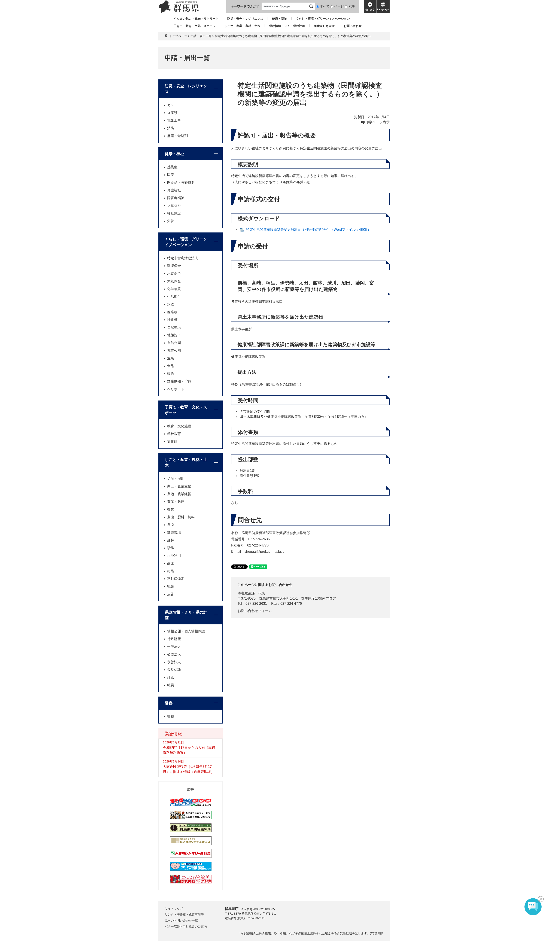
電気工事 (174, 120)
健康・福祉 (279, 18)
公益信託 (174, 670)
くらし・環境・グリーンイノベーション (323, 18)
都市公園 (174, 350)
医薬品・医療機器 (181, 182)
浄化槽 (172, 320)
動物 (170, 373)
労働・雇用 (175, 478)
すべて (324, 6)
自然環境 (174, 327)
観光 (170, 586)
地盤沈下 (174, 335)
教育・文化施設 (179, 426)
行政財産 (174, 639)
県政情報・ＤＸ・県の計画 (287, 25)
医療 (170, 175)
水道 (170, 304)
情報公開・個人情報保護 (186, 631)
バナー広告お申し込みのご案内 (186, 926)
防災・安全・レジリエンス (245, 18)
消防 (170, 128)
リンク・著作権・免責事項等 (184, 914)
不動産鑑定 (175, 579)
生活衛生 (174, 296)
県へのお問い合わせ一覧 (181, 920)
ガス (170, 105)
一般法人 (174, 646)
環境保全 (174, 266)
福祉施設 (174, 213)
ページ (339, 6)
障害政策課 (246, 593)
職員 (170, 685)
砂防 (170, 548)
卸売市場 (174, 532)
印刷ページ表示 (378, 122)
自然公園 (174, 343)
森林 (170, 540)
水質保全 (174, 273)
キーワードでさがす (245, 6)
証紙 (170, 677)
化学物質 (174, 289)
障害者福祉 (175, 198)
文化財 (172, 441)
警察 (169, 703)
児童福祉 (174, 205)
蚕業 (170, 509)
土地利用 (174, 555)
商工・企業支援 (179, 486)
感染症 (172, 167)
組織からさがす (324, 25)
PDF (351, 6)
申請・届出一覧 (201, 36)
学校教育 (174, 434)
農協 (170, 525)
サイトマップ (174, 908)
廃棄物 (172, 312)
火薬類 (172, 113)
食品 (170, 366)
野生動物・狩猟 (179, 381)
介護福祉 (174, 190)
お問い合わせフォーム (255, 611)
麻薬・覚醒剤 (177, 136)
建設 (170, 563)
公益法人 (174, 654)
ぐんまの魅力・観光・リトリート (196, 18)
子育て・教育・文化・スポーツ (195, 25)
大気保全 (174, 281)
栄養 (170, 221)
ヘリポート (175, 389)
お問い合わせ (353, 25)
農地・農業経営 (179, 494)
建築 (170, 571)
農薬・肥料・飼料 (181, 517)
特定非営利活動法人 (182, 258)
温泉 (170, 358)
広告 (170, 594)
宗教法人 (174, 662)
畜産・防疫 (175, 501)
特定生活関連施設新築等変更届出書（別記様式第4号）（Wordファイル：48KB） (308, 229)
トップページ (178, 36)
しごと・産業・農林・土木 (242, 25)
